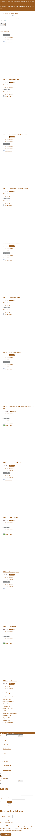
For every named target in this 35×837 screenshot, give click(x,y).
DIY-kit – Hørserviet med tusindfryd (12, 352)
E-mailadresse (6, 816)
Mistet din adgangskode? (6, 805)
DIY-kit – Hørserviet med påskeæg (12, 243)
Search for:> (3, 735)
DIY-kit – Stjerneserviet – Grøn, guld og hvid (15, 134)
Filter (3, 24)
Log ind (10, 802)
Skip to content (14, 13)
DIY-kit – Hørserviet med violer (11, 297)
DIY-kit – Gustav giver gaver (10, 517)
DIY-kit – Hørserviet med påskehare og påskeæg (15, 188)
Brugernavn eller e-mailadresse (10, 794)
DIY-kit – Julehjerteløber (9, 626)
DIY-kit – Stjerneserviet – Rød (11, 79)
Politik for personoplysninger (15, 830)
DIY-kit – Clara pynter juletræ (11, 572)
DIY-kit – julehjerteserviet (10, 681)
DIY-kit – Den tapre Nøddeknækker (12, 463)
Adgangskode (6, 798)
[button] (8, 37)
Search (21, 735)
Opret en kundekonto (6, 834)
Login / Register (7, 770)
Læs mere (12, 82)
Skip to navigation (5, 13)
